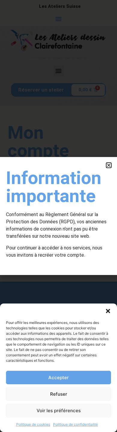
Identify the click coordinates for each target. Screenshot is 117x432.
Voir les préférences (59, 410)
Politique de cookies (33, 424)
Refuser (58, 394)
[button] (108, 311)
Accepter (58, 377)
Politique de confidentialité (75, 424)
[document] (58, 216)
